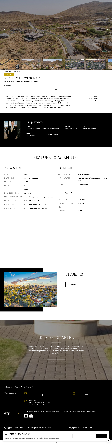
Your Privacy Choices (56, 442)
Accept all (101, 436)
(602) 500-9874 (71, 129)
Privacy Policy (88, 428)
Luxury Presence (45, 428)
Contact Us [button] (56, 362)
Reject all (78, 436)
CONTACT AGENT (52, 134)
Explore (73, 285)
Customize (89, 436)
